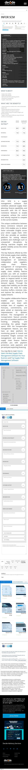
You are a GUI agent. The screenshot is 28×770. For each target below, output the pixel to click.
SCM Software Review (5, 574)
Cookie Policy (17, 753)
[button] (3, 417)
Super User (21, 383)
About (4, 753)
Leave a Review (10, 408)
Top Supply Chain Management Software (12, 359)
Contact (16, 754)
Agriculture (8, 396)
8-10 (8, 370)
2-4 (8, 376)
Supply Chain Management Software (17, 574)
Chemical (8, 398)
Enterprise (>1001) (21, 375)
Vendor (16, 756)
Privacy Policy (5, 756)
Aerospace (8, 394)
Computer (8, 402)
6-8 (8, 372)
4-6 (8, 374)
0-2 (8, 378)
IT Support (21, 385)
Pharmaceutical (8, 400)
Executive (21, 388)
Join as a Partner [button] (14, 716)
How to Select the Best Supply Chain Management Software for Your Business (13, 354)
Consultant (21, 387)
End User (21, 381)
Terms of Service (6, 754)
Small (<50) (21, 370)
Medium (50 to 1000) (21, 372)
